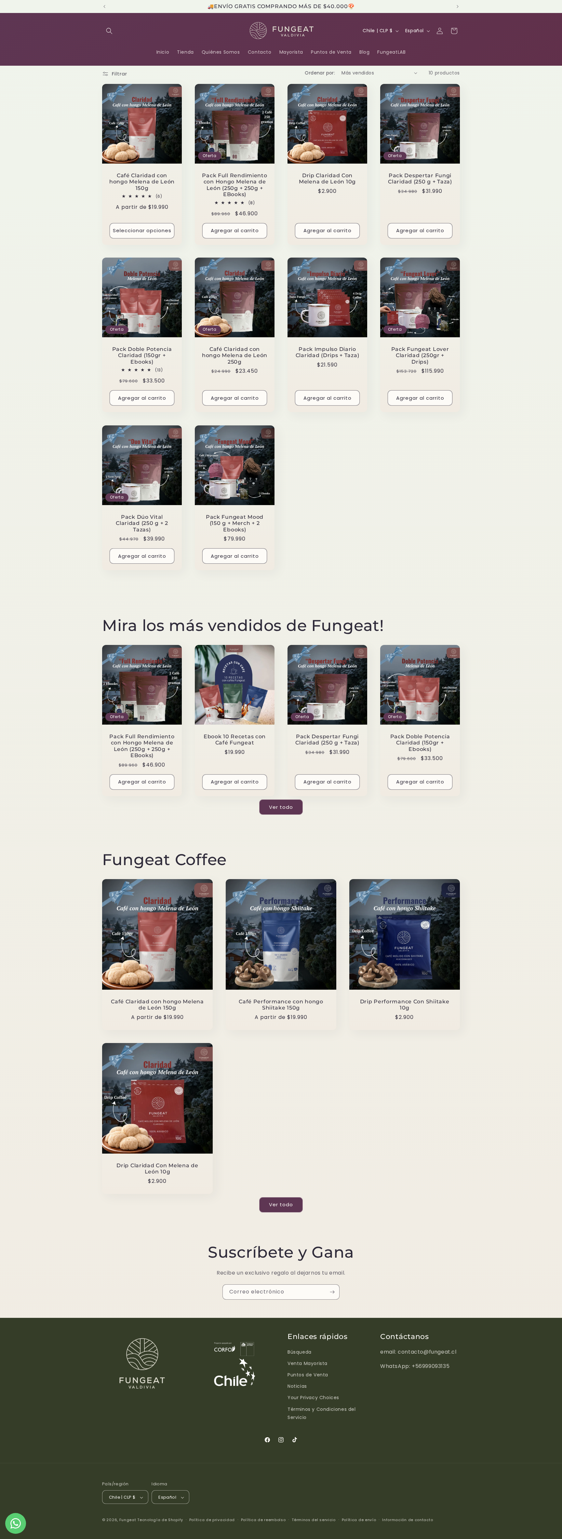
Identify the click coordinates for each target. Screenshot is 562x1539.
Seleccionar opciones (142, 230)
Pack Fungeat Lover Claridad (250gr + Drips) (420, 355)
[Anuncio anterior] (104, 6)
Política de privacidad (212, 1519)
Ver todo (281, 807)
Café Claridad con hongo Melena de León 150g (142, 181)
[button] (109, 31)
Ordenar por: (320, 73)
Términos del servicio (314, 1519)
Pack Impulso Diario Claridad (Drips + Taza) (327, 352)
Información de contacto (407, 1519)
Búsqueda (300, 1352)
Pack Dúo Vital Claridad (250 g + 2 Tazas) (142, 523)
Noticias (297, 1386)
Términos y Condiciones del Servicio (322, 1413)
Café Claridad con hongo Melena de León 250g (234, 355)
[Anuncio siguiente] (457, 6)
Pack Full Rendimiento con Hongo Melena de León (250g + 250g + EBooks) (234, 184)
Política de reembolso (263, 1519)
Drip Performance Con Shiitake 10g (404, 1004)
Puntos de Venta (308, 1375)
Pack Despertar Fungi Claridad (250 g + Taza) (420, 178)
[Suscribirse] (332, 1292)
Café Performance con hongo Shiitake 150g (281, 1004)
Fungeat (127, 1520)
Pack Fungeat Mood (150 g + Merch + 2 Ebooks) (234, 523)
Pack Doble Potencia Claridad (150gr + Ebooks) (142, 355)
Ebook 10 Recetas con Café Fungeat (235, 739)
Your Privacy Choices (313, 1398)
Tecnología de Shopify (160, 1520)
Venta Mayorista (308, 1363)
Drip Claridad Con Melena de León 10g (327, 178)
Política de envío (359, 1519)
